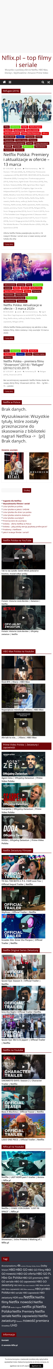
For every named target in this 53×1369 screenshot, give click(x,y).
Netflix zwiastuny (42, 205)
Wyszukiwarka (41, 146)
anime (23, 1266)
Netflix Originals (16, 1307)
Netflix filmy (34, 198)
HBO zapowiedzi (31, 1292)
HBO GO (21, 1270)
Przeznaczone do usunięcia (14, 143)
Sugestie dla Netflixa (12, 501)
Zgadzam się (36, 1366)
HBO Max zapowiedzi (11, 1289)
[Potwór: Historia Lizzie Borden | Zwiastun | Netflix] (23, 587)
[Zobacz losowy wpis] (48, 82)
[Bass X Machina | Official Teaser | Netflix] (23, 1098)
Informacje (15, 127)
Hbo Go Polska (12, 1278)
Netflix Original (35, 127)
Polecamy (29, 137)
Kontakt (5, 1340)
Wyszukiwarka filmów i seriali (16, 503)
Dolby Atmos (36, 1266)
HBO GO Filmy (36, 1269)
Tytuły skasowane (41, 143)
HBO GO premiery (32, 1277)
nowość (6, 208)
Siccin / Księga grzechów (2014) (14, 211)
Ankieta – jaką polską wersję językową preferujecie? (25, 526)
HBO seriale (16, 1292)
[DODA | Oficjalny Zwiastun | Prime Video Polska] (23, 826)
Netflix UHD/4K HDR (12, 133)
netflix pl (24, 201)
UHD (43, 224)
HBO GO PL (43, 1273)
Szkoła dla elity (40, 221)
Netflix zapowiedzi (28, 205)
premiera (13, 208)
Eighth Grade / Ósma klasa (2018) (31, 182)
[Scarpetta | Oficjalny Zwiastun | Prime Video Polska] (23, 795)
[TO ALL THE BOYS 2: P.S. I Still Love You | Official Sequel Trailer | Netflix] (23, 867)
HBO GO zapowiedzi (25, 1281)
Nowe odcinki (9, 137)
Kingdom (26, 188)
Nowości (20, 137)
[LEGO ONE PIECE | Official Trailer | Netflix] (23, 1125)
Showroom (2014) (15, 375)
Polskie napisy (21, 140)
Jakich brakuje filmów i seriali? (16, 532)
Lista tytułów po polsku (13, 506)
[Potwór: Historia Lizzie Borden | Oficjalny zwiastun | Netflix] (23, 617)
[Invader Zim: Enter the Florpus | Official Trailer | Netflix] (23, 926)
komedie (8, 288)
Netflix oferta (15, 201)
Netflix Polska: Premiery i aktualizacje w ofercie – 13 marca (26, 159)
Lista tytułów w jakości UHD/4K (16, 509)
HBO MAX (18, 1285)
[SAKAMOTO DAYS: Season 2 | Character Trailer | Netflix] (23, 1067)
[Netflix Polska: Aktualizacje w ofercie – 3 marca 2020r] (26, 254)
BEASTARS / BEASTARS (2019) (30, 175)
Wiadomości (28, 146)
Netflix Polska (19, 130)
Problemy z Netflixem (12, 529)
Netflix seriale (16, 205)
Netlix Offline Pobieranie (31, 133)
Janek (19, 168)
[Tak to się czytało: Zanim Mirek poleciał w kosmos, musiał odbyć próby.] (23, 557)
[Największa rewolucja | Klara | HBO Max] (23, 696)
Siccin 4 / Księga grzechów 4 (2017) (21, 218)
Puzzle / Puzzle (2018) (25, 208)
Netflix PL (8, 130)
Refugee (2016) (39, 208)
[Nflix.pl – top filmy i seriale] (4, 82)
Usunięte (17, 146)
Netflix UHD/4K (32, 130)
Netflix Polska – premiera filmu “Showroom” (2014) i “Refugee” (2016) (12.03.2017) (23, 364)
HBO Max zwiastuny (27, 1289)
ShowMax (6, 1325)
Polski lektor (9, 140)
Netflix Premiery (23, 1311)
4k (24, 172)
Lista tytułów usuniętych (13, 518)
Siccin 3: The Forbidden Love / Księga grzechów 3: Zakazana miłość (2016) (26, 214)
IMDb (20, 1298)
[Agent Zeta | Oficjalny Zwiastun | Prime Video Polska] (23, 764)
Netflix (24, 127)
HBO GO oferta (26, 1273)
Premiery (33, 140)
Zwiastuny (19, 150)
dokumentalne (10, 285)
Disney (28, 1266)
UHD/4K (8, 146)
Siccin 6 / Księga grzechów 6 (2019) (21, 221)
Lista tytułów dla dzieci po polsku (17, 512)
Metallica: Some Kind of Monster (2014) (23, 195)
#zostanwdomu (9, 1265)
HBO (12, 1270)
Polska (39, 137)
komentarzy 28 (30, 371)
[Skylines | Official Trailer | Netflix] (23, 898)
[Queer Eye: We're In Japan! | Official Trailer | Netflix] (23, 1026)
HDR (24, 185)
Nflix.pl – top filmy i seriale (26, 61)
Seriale (29, 143)
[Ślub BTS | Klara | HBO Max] (23, 668)
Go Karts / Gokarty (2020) (12, 185)
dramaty (21, 285)
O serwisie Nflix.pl (10, 1345)
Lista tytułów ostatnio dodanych (16, 515)
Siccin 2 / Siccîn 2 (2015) (35, 211)
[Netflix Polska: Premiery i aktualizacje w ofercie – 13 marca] (26, 96)
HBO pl (39, 1289)
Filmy (6, 127)
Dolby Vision (13, 182)
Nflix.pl (45, 133)
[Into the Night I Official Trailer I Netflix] (23, 998)
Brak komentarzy (31, 168)
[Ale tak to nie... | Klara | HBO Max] (23, 724)
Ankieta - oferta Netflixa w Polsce (17, 524)
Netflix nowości (21, 1302)
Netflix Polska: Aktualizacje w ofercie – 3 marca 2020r (22, 306)
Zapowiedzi (9, 150)
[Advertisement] (26, 26)
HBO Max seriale (43, 1285)
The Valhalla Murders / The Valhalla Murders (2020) (21, 224)
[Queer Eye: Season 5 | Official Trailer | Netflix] (23, 967)
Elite (45, 182)
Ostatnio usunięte (9, 450)
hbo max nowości (29, 1285)
